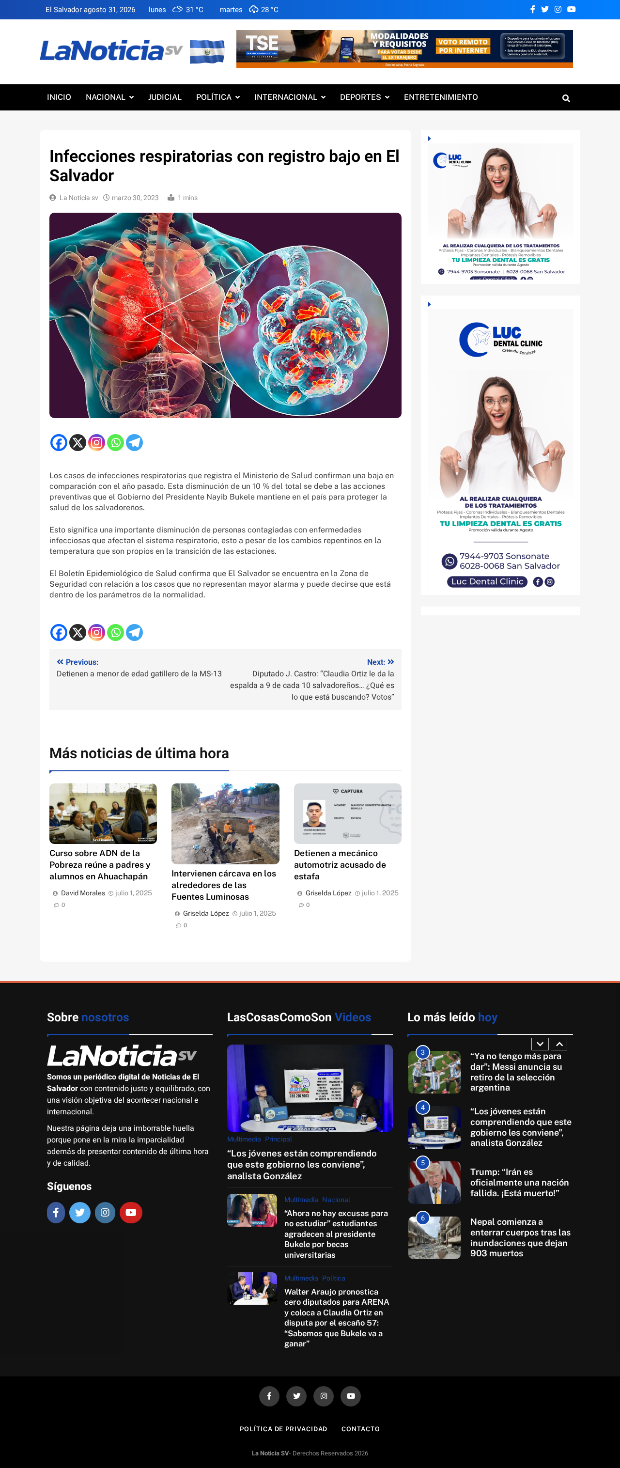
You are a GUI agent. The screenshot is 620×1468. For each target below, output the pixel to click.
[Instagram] (96, 442)
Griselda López (206, 913)
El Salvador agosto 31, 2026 (90, 9)
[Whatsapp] (115, 442)
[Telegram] (134, 442)
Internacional (285, 97)
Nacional (105, 97)
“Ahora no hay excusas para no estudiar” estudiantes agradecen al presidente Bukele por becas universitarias (336, 1234)
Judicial (165, 97)
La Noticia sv (79, 198)
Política (214, 97)
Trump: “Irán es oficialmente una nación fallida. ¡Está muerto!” (519, 1182)
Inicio (59, 97)
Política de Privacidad (283, 1429)
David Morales (83, 893)
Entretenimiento (441, 97)
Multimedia (244, 1139)
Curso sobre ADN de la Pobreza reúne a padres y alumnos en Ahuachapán (100, 864)
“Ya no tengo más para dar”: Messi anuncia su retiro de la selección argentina (516, 1072)
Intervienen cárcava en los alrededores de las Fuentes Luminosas (223, 885)
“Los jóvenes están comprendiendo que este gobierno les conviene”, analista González (302, 1164)
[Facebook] (58, 442)
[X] (77, 442)
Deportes (360, 97)
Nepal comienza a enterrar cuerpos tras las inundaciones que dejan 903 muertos (520, 1237)
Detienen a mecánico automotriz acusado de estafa (340, 864)
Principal (278, 1139)
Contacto (360, 1429)
